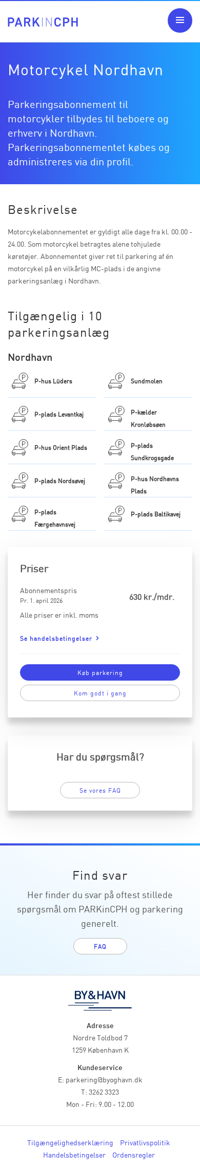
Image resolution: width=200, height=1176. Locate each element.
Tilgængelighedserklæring (70, 1142)
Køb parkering (100, 672)
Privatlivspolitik (145, 1142)
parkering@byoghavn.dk (104, 1079)
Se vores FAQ (100, 790)
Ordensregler (133, 1154)
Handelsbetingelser (74, 1154)
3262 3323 (104, 1091)
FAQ (100, 946)
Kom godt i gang (100, 692)
